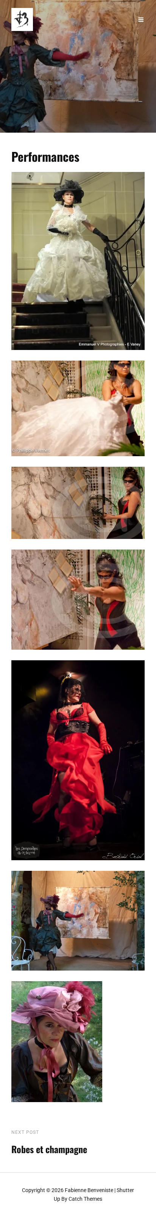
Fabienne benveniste (89, 1190)
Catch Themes (85, 1199)
